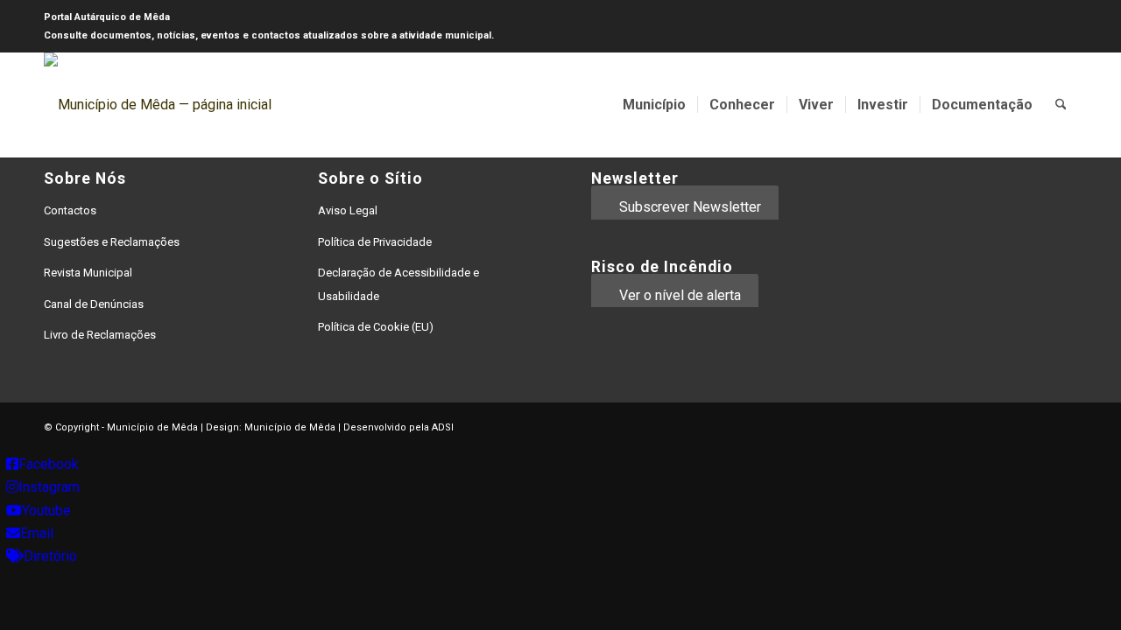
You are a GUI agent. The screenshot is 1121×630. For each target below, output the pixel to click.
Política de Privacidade (375, 241)
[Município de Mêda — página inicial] (157, 105)
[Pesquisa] (1061, 105)
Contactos (70, 210)
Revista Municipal (88, 272)
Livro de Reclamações (100, 334)
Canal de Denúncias (94, 304)
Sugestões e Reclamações (112, 241)
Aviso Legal (347, 210)
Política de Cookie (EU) (376, 326)
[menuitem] (654, 105)
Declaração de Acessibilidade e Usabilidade (398, 284)
